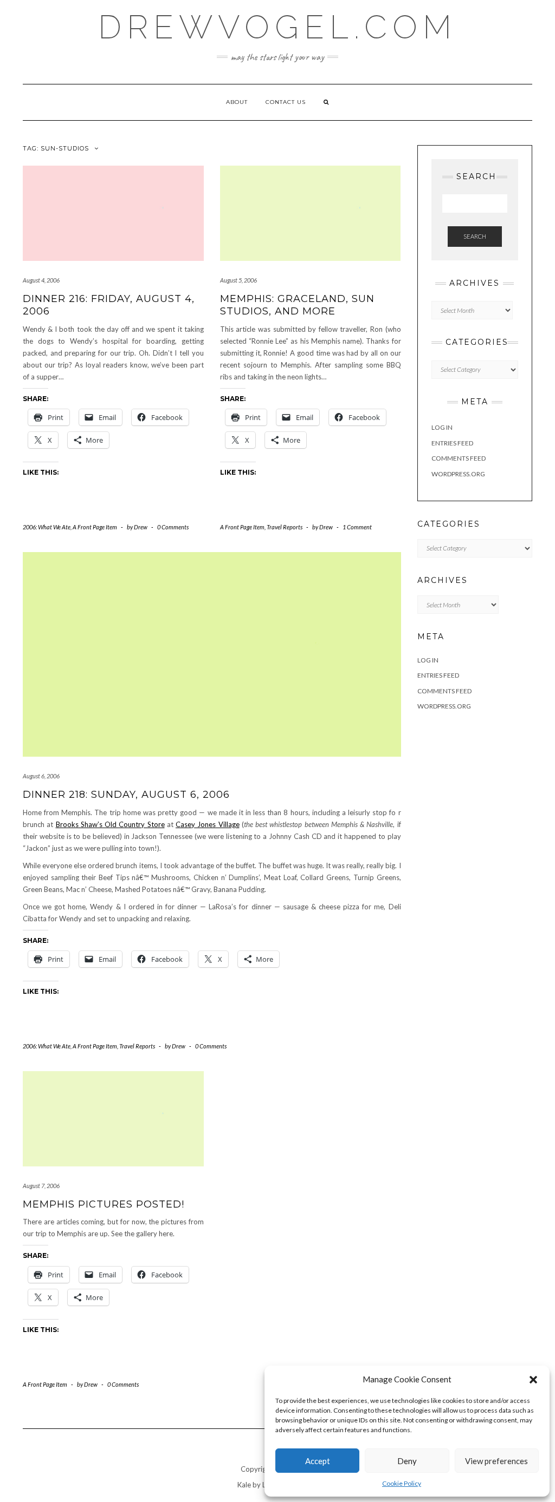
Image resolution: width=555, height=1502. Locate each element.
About (237, 102)
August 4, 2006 (41, 280)
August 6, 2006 (41, 775)
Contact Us (286, 102)
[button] (533, 1379)
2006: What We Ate (46, 526)
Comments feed (458, 458)
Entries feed (452, 443)
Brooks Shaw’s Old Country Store (110, 824)
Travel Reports (284, 526)
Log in (442, 427)
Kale (244, 1484)
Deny (407, 1461)
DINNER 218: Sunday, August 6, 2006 (126, 795)
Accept (317, 1461)
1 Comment (357, 526)
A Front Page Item (95, 526)
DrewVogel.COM (277, 27)
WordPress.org (458, 474)
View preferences (496, 1461)
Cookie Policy (401, 1483)
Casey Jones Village (208, 824)
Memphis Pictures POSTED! (103, 1204)
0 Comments (173, 526)
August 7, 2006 (41, 1185)
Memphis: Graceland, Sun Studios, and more (297, 305)
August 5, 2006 (238, 280)
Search (474, 236)
